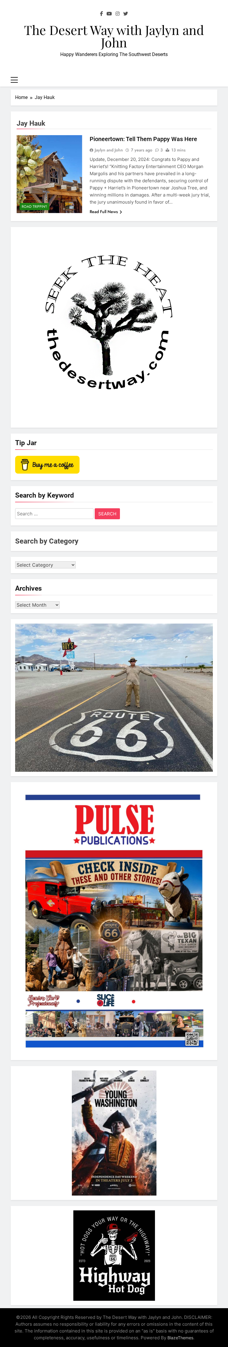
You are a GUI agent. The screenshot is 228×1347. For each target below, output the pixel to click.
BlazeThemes (180, 1337)
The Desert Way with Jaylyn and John (114, 36)
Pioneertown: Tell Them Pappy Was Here (143, 139)
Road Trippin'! (34, 206)
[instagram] (117, 13)
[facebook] (101, 13)
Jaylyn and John (109, 150)
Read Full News (104, 212)
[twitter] (125, 13)
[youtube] (109, 13)
